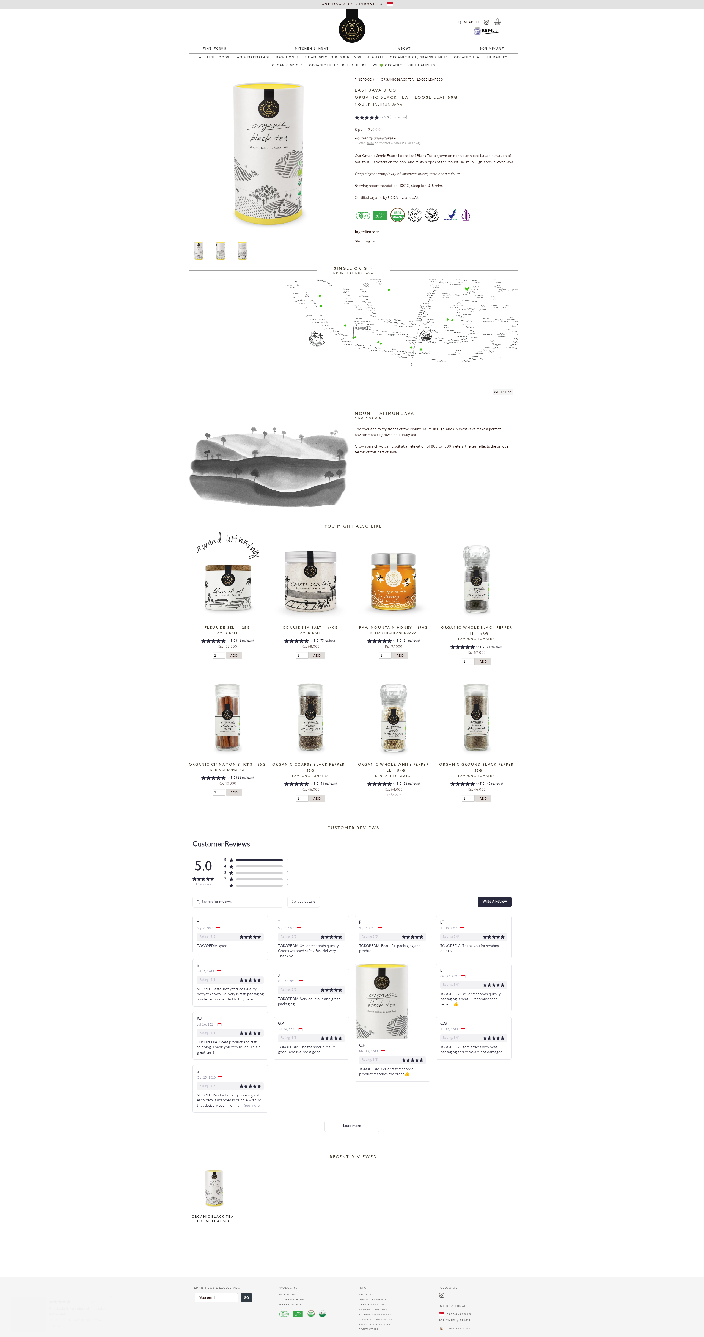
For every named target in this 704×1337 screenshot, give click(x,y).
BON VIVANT (491, 49)
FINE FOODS (288, 1295)
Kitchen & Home (312, 49)
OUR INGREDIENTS (373, 1300)
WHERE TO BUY (290, 1304)
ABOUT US (366, 1295)
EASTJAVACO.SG (457, 1314)
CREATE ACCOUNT (372, 1304)
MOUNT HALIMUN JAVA (379, 104)
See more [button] (251, 1106)
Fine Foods (214, 49)
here (370, 143)
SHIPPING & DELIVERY (375, 1314)
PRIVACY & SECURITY (375, 1324)
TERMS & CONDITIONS (375, 1319)
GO (246, 1298)
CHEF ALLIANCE (457, 1328)
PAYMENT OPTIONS (373, 1309)
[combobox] (303, 902)
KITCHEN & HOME (292, 1300)
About (404, 49)
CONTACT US (368, 1329)
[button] (381, 118)
